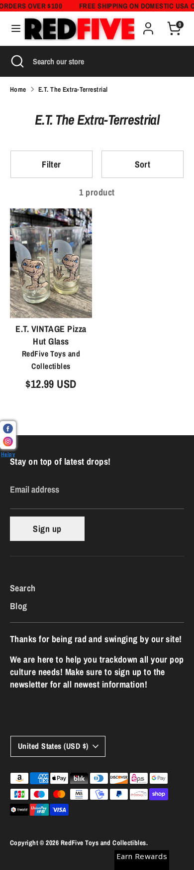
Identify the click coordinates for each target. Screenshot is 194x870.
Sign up (47, 528)
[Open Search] (16, 61)
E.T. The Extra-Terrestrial (73, 89)
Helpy (8, 454)
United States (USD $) (53, 746)
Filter (51, 164)
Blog (18, 606)
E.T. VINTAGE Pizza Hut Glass (50, 335)
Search (23, 588)
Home (18, 89)
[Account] (148, 24)
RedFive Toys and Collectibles (103, 842)
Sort (143, 164)
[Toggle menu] (12, 28)
